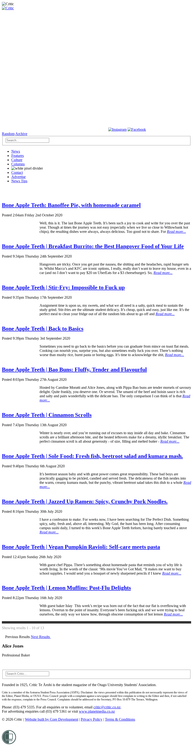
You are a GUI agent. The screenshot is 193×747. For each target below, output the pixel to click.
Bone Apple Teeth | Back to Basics (42, 329)
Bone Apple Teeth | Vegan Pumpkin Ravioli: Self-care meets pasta (81, 547)
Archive (21, 134)
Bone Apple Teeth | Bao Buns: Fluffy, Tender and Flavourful (74, 369)
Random (8, 134)
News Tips (19, 181)
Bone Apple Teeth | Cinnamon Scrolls (47, 415)
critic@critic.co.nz (107, 707)
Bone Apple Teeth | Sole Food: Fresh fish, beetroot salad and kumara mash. (92, 456)
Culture (16, 160)
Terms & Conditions (120, 719)
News (15, 151)
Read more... (176, 232)
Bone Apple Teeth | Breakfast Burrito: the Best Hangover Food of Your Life (93, 246)
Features (17, 156)
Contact (17, 173)
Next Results (41, 637)
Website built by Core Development (51, 719)
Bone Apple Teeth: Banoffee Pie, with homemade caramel (71, 205)
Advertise (18, 177)
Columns (18, 164)
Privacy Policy (91, 719)
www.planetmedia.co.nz (97, 711)
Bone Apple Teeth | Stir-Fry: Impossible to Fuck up (63, 287)
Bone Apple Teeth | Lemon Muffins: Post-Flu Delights (66, 588)
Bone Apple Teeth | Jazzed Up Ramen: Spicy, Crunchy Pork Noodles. (85, 501)
